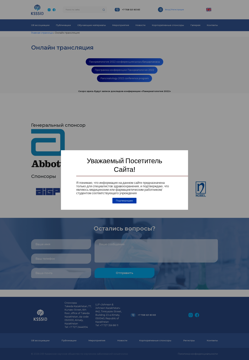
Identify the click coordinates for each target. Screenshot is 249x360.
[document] (124, 180)
